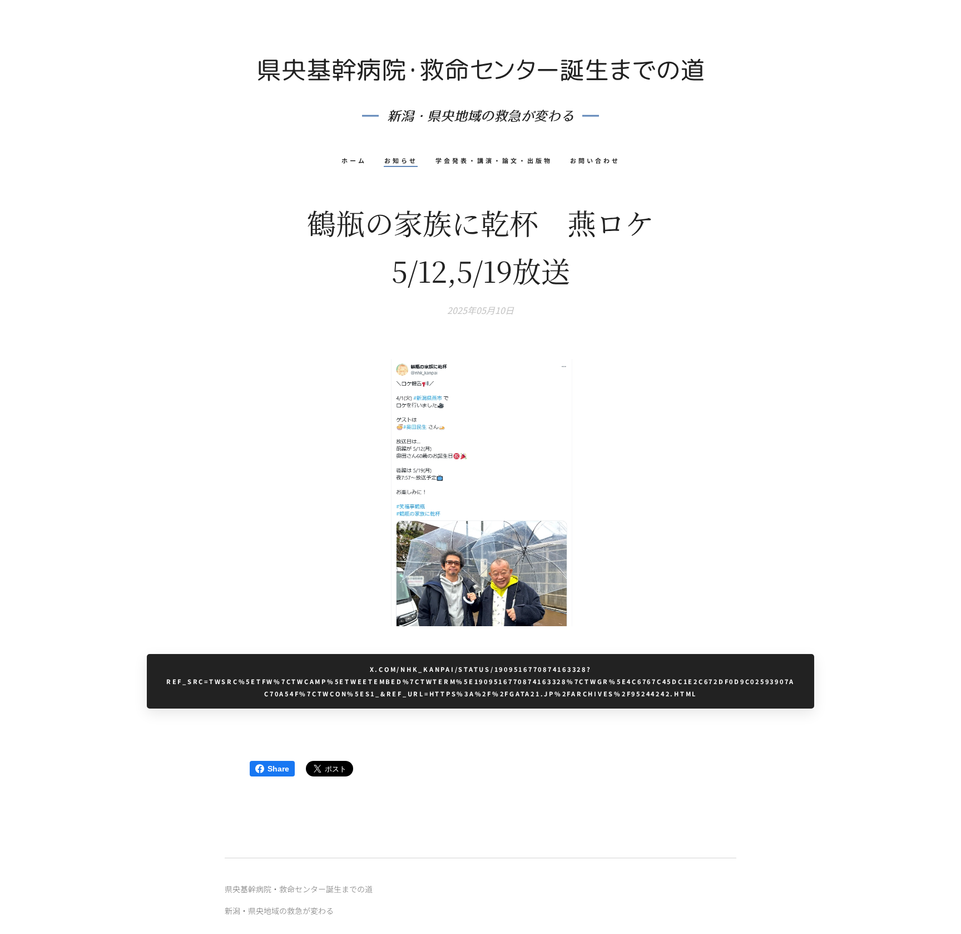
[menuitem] (358, 160)
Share (278, 768)
